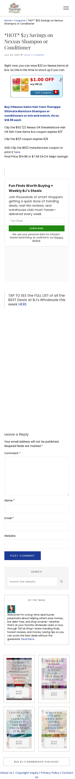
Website (10, 536)
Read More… (28, 639)
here (17, 152)
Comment (12, 453)
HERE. (23, 304)
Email (9, 518)
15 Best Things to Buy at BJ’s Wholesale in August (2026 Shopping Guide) (19, 672)
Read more (22, 692)
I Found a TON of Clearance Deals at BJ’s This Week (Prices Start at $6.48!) (19, 722)
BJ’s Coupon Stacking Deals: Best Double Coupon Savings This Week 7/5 (54, 722)
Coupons (19, 20)
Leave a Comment (34, 55)
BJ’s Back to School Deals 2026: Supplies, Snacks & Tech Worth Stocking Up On (54, 671)
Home (8, 20)
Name (9, 500)
